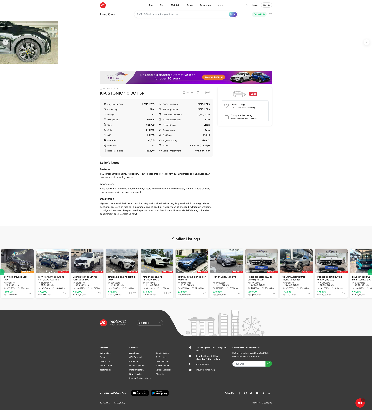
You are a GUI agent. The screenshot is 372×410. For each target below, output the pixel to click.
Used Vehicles (162, 361)
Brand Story (105, 353)
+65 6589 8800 (203, 364)
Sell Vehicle (259, 14)
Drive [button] (190, 5)
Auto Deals (134, 353)
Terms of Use (105, 403)
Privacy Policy (119, 403)
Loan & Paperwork (137, 365)
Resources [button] (205, 5)
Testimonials (105, 370)
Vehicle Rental (162, 365)
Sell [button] (162, 5)
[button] (360, 403)
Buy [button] (151, 5)
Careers (103, 357)
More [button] (220, 5)
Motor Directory (136, 370)
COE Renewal (135, 357)
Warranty (160, 374)
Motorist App (106, 365)
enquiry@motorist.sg (205, 370)
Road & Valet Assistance (140, 378)
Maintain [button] (175, 5)
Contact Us (105, 361)
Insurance (133, 361)
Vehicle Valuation (163, 370)
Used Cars (107, 14)
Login (254, 5)
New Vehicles (135, 374)
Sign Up (266, 5)
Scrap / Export (162, 353)
